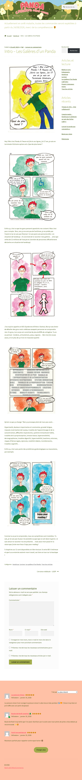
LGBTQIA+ (65, 82)
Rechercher (65, 47)
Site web (44, 630)
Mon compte (43, 16)
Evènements (66, 72)
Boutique (16, 16)
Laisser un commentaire (33, 47)
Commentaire (14, 600)
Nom (11, 630)
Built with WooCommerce (13, 768)
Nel (22, 47)
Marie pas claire (67, 134)
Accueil (7, 16)
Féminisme (65, 139)
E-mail (28, 630)
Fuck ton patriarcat (18, 732)
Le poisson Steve (17, 695)
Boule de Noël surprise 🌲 (21, 713)
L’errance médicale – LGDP (46, 571)
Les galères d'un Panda (33, 564)
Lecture (29, 16)
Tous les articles (47, 564)
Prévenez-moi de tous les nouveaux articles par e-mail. (31, 656)
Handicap (16, 36)
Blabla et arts (66, 70)
